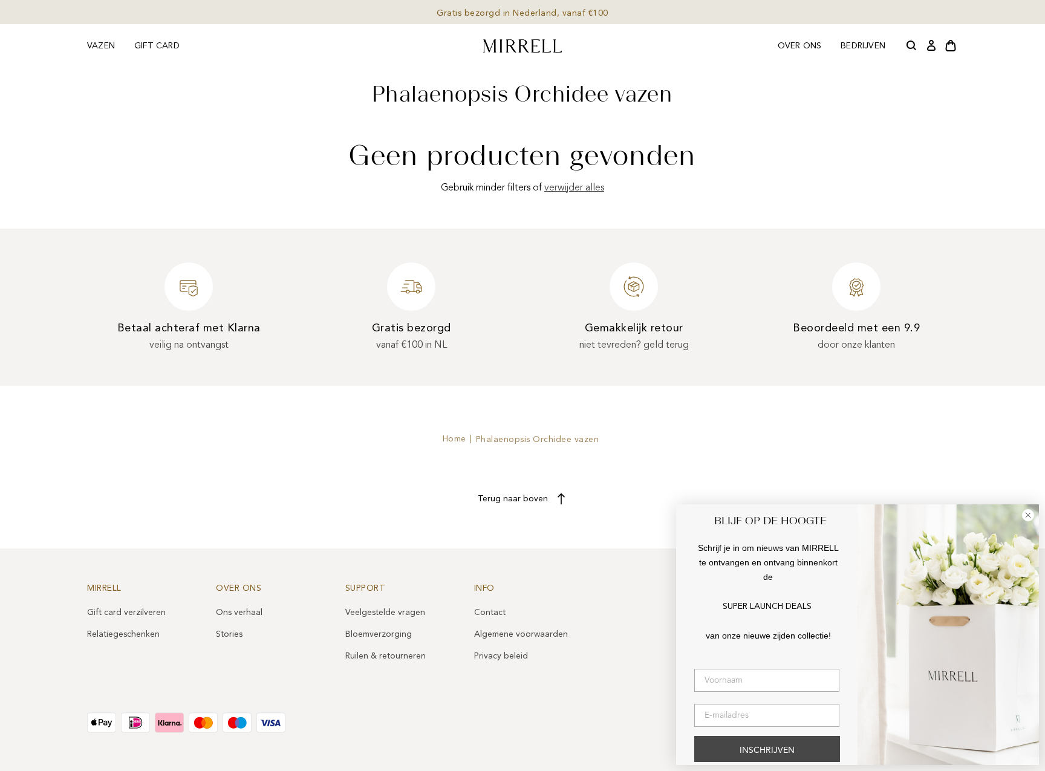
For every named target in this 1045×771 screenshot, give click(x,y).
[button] (912, 46)
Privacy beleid (501, 656)
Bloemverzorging (378, 634)
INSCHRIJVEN (767, 750)
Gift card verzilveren (126, 612)
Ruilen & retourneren (385, 656)
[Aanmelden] (931, 46)
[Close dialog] (1028, 515)
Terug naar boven (513, 498)
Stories (229, 634)
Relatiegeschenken (123, 634)
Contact (490, 612)
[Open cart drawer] (950, 46)
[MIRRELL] (522, 46)
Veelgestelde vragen (385, 612)
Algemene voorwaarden (521, 634)
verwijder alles (574, 187)
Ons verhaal (239, 612)
